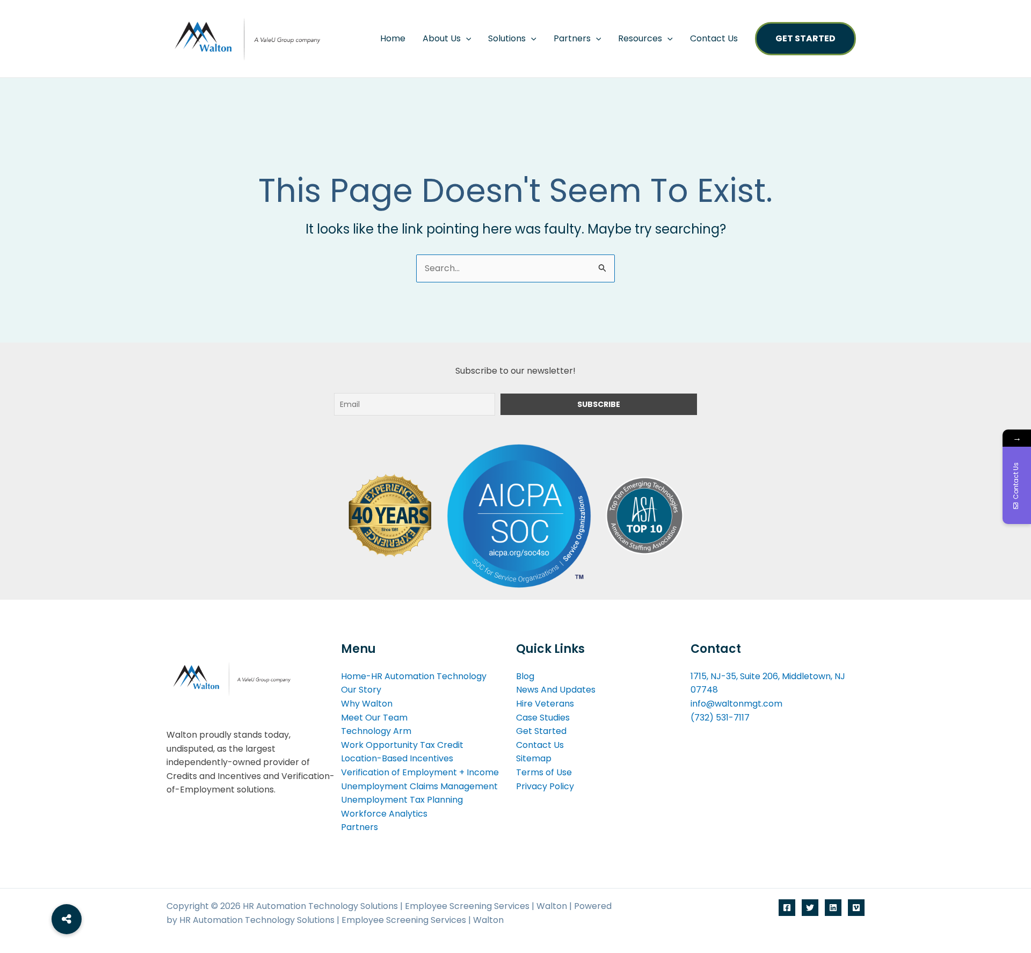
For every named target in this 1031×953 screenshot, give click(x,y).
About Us (442, 38)
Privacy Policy (545, 786)
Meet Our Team (374, 717)
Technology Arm (376, 731)
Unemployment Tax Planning (402, 800)
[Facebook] (787, 907)
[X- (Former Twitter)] (810, 907)
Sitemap (533, 758)
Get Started (805, 38)
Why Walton (367, 703)
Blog (525, 676)
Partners (572, 38)
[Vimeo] (856, 907)
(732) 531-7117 (720, 717)
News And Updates (556, 689)
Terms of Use (544, 772)
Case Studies (543, 717)
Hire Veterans (545, 703)
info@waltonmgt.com (736, 703)
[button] (466, 38)
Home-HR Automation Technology (414, 676)
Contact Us (714, 38)
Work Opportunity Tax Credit (402, 745)
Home (392, 38)
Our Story (361, 689)
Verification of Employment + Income (420, 772)
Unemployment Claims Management (419, 786)
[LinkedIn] (833, 907)
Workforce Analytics (384, 813)
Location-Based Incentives (397, 758)
